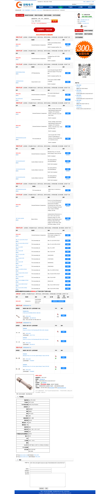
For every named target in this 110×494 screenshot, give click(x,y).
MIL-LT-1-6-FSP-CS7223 (21, 269)
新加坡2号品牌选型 (88, 30)
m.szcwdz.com (85, 23)
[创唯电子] (25, 7)
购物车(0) (89, 1)
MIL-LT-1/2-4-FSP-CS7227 (21, 284)
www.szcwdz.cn (58, 493)
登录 (84, 1)
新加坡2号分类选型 (29, 15)
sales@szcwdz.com (61, 387)
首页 (23, 10)
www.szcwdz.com (24, 455)
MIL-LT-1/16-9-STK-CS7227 (22, 273)
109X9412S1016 (19, 81)
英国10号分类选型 (39, 15)
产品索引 (70, 7)
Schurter (78, 86)
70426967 (32, 360)
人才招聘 (80, 7)
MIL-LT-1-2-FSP (19, 247)
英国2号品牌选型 (79, 34)
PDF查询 (44, 382)
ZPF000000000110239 (21, 137)
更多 (17, 45)
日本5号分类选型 (56, 15)
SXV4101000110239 (20, 177)
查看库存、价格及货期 (58, 301)
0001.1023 (39, 10)
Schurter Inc (33, 10)
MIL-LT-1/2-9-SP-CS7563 (21, 287)
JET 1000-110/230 (20, 218)
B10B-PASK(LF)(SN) (20, 72)
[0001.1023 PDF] (57, 314)
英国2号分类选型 (47, 15)
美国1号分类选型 (20, 15)
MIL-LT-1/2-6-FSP (20, 276)
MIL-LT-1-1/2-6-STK (20, 254)
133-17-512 (32, 335)
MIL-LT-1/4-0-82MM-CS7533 (22, 280)
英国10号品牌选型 (88, 34)
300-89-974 (32, 344)
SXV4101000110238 (20, 169)
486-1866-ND (33, 318)
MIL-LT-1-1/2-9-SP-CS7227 (22, 239)
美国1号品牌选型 (79, 30)
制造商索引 (60, 7)
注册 (93, 1)
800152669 (51, 387)
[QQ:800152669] (84, 28)
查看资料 (68, 46)
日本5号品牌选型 (79, 37)
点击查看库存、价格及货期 (44, 29)
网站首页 (41, 7)
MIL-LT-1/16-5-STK (20, 258)
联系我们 (90, 7)
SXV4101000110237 (20, 161)
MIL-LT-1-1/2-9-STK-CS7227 (22, 243)
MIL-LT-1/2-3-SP (19, 261)
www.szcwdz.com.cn (24, 456)
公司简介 (51, 7)
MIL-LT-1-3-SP (19, 265)
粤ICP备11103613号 (66, 493)
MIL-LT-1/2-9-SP (19, 250)
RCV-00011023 (19, 98)
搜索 (68, 44)
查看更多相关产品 (27, 305)
